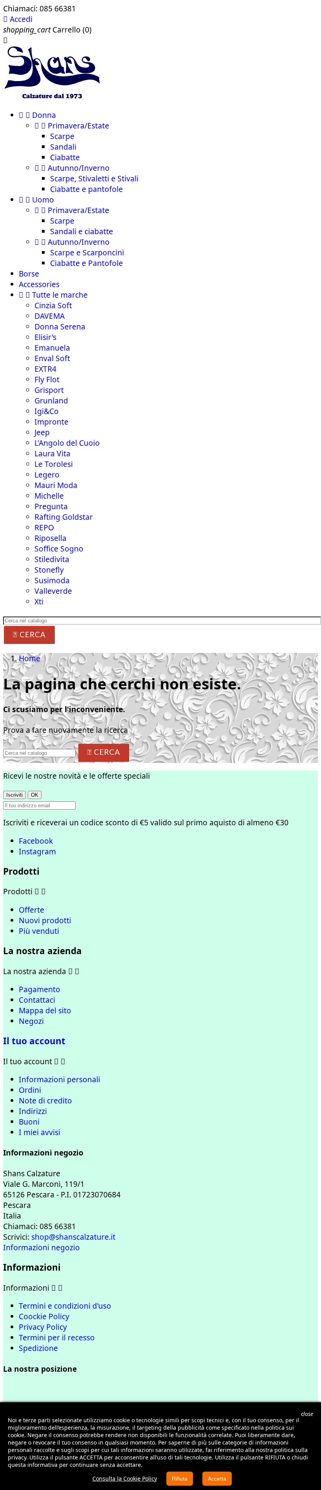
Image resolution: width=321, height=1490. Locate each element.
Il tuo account (34, 1041)
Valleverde (53, 591)
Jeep (42, 432)
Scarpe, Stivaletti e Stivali (94, 178)
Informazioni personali (59, 1079)
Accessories (39, 284)
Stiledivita (51, 559)
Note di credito (45, 1100)
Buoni (29, 1121)
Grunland (51, 400)
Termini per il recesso (57, 1337)
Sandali (63, 146)
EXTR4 (45, 368)
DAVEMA (49, 316)
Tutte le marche (53, 294)
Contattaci (37, 1000)
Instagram (37, 851)
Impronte (51, 421)
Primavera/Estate (71, 125)
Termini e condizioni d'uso (65, 1305)
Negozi (31, 1021)
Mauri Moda (56, 485)
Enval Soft (52, 358)
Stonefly (49, 569)
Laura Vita (52, 453)
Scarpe (62, 136)
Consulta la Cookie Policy (124, 1478)
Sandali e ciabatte (81, 231)
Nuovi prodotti (45, 920)
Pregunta (51, 506)
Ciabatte (65, 157)
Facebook (36, 840)
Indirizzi (33, 1111)
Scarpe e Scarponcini (87, 252)
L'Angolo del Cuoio (67, 443)
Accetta (217, 1479)
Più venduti (39, 931)
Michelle (49, 495)
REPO (44, 527)
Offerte (31, 909)
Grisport (49, 390)
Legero (47, 474)
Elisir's (45, 337)
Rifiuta (180, 1479)
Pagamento (39, 989)
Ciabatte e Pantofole (86, 263)
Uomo (36, 199)
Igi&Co (46, 411)
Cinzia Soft (53, 305)
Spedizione (38, 1348)
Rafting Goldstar (63, 517)
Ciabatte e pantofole (86, 189)
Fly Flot (47, 379)
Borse (29, 273)
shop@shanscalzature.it (73, 1236)
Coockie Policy (44, 1316)
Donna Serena (59, 326)
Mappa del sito (45, 1010)
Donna (37, 115)
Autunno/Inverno (72, 168)
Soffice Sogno (58, 548)
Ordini (30, 1090)
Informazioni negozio (41, 1247)
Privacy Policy (43, 1327)
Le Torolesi (53, 464)
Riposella (50, 538)
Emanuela (52, 347)
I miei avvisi (39, 1132)
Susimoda (52, 580)
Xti (38, 601)
